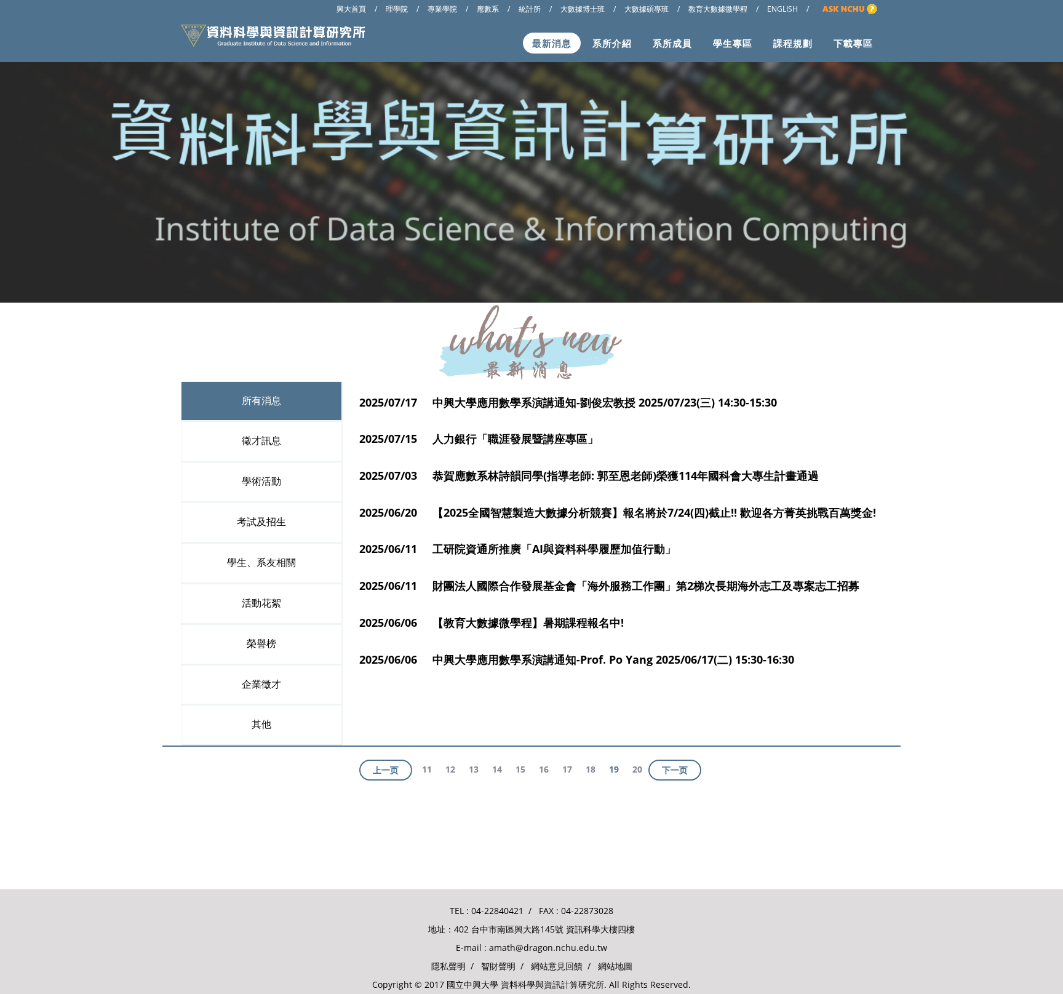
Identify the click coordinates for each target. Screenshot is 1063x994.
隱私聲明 (448, 966)
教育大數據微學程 (717, 9)
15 (520, 769)
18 (590, 769)
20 (637, 769)
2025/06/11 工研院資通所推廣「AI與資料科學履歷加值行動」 (517, 548)
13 (474, 769)
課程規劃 (793, 43)
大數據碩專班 (646, 9)
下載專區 (853, 43)
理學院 (397, 9)
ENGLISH (782, 9)
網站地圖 (615, 966)
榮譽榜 (261, 643)
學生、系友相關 (261, 562)
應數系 (488, 9)
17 (567, 769)
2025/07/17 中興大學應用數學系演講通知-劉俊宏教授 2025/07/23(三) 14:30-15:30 (568, 402)
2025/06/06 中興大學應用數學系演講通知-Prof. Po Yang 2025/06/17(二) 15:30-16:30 (576, 659)
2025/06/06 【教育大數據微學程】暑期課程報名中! (491, 622)
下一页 (675, 770)
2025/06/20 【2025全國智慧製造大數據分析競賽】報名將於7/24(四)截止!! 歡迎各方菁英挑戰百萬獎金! (617, 512)
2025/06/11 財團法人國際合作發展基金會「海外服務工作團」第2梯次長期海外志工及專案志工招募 (609, 585)
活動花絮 (261, 603)
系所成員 (672, 43)
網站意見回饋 (557, 966)
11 (427, 769)
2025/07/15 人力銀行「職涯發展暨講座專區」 (479, 438)
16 (544, 769)
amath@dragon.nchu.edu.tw (548, 947)
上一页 (386, 770)
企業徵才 (261, 684)
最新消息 (551, 43)
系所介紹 (612, 43)
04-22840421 (497, 910)
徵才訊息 (261, 440)
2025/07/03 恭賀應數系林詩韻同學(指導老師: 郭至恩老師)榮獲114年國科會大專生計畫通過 (589, 475)
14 (497, 769)
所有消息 (261, 401)
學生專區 (732, 43)
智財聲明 (498, 966)
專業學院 (442, 9)
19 (614, 769)
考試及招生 (261, 522)
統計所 (530, 9)
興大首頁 (351, 9)
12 (450, 769)
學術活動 (261, 481)
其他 (261, 724)
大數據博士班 (582, 9)
